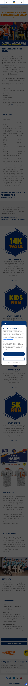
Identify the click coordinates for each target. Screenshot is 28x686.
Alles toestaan (14, 354)
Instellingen (14, 359)
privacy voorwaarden (8, 339)
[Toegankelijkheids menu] (26, 684)
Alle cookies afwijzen (14, 362)
